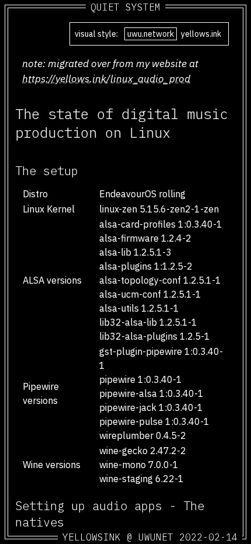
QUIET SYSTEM (125, 7)
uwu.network (150, 34)
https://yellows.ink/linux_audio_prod (106, 78)
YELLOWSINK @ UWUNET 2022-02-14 (150, 537)
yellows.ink (201, 34)
